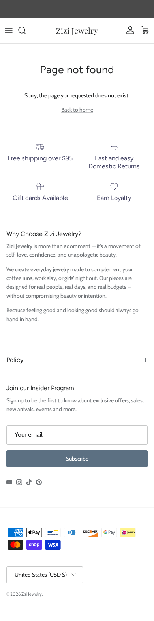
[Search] (26, 30)
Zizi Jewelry (31, 594)
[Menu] (8, 30)
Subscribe (77, 458)
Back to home (77, 109)
